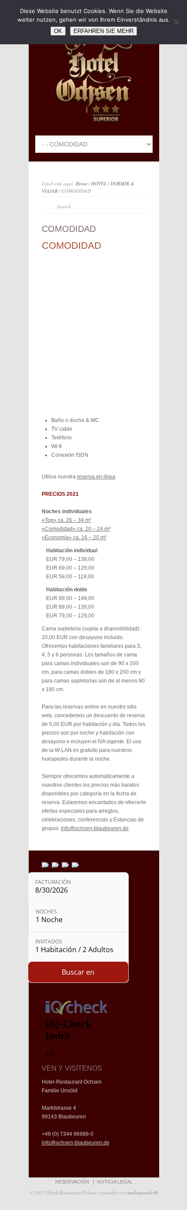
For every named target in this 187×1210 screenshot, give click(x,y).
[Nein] (176, 22)
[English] (66, 864)
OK (58, 31)
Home (81, 183)
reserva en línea (96, 477)
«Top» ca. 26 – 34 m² (66, 520)
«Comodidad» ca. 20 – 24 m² (76, 529)
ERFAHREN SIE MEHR (103, 31)
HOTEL (99, 183)
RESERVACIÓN (72, 1181)
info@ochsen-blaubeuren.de (95, 828)
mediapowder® (142, 1192)
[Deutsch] (76, 864)
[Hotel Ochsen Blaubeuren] (94, 122)
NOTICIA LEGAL (115, 1181)
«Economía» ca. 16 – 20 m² (74, 537)
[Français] (46, 864)
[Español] (56, 864)
